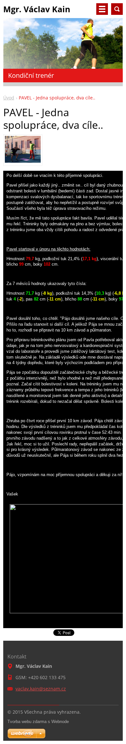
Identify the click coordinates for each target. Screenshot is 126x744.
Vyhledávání (117, 9)
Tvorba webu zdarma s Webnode (38, 721)
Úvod (8, 98)
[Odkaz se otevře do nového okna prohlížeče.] (23, 160)
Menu (102, 9)
